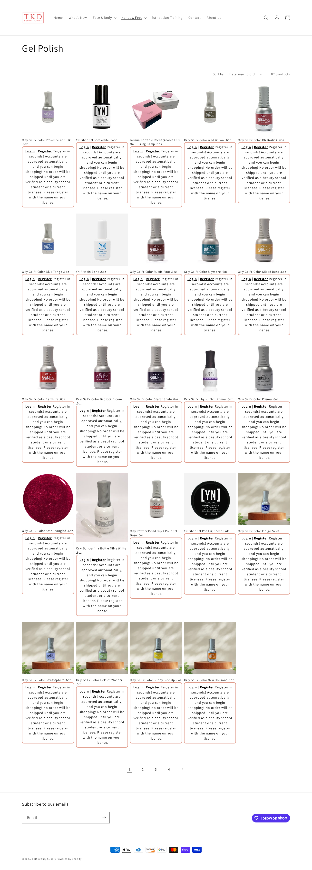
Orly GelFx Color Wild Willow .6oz (207, 140)
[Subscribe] (104, 817)
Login (30, 151)
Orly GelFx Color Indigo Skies (258, 531)
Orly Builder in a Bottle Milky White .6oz (101, 551)
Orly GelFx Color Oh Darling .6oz (261, 140)
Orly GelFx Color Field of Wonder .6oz (99, 682)
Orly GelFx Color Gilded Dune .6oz (262, 272)
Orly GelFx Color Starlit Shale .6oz (154, 399)
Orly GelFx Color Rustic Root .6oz (153, 272)
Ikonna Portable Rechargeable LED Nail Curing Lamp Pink (155, 142)
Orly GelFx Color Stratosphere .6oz (46, 680)
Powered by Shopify (69, 858)
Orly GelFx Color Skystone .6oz (205, 272)
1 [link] (130, 769)
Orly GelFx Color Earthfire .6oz (43, 399)
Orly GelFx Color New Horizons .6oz (209, 680)
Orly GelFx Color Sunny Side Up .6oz (155, 680)
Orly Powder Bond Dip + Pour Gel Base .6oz (153, 533)
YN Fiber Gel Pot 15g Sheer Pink (206, 531)
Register (45, 151)
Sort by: (218, 74)
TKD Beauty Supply (44, 858)
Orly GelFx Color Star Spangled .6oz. (48, 531)
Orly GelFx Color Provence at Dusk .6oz (46, 142)
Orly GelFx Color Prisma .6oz (258, 399)
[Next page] (182, 769)
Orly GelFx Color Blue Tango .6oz (45, 272)
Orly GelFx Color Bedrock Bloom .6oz (99, 401)
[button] (104, 17)
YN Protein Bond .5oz (91, 272)
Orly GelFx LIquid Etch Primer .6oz (208, 399)
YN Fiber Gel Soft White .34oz (96, 140)
